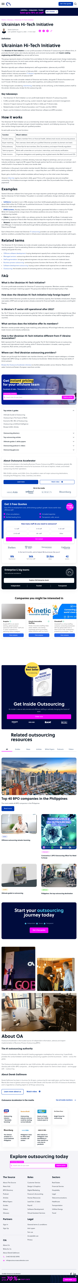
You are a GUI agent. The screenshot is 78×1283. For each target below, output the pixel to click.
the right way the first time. (19, 653)
